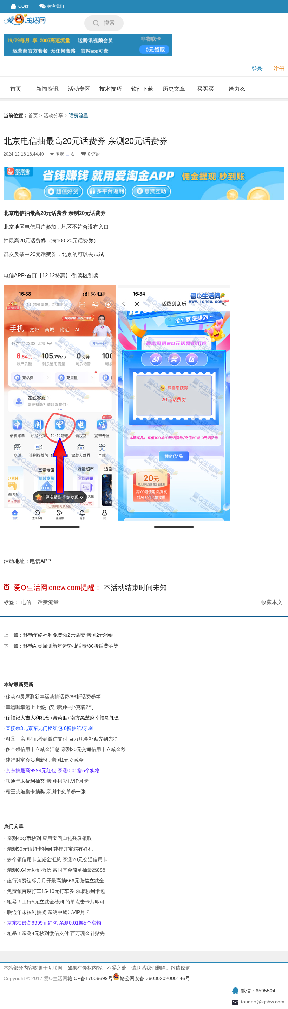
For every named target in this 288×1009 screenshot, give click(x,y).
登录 (257, 69)
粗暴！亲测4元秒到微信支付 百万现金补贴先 (56, 933)
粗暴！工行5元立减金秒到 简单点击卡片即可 (56, 902)
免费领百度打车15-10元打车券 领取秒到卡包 (56, 891)
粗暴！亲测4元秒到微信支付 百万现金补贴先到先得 (62, 739)
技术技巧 (110, 89)
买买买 (205, 89)
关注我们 (55, 6)
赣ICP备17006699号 (90, 978)
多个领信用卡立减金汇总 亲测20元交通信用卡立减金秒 (66, 749)
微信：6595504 (258, 991)
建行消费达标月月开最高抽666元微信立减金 (55, 880)
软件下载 (142, 89)
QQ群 (23, 6)
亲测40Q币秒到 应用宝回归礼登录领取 (49, 838)
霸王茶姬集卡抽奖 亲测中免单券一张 (46, 791)
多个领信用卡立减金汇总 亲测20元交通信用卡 (57, 859)
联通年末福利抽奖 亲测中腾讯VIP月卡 (47, 781)
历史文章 (174, 89)
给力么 (237, 89)
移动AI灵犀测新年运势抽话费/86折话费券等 (70, 646)
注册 (278, 69)
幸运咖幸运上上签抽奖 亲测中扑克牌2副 (49, 707)
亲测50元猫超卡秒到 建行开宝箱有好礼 (50, 849)
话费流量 (79, 115)
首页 (15, 89)
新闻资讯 (47, 89)
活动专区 (79, 89)
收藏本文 (271, 602)
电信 (26, 602)
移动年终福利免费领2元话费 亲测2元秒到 (68, 635)
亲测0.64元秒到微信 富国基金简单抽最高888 (56, 870)
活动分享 (53, 115)
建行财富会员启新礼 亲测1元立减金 (45, 760)
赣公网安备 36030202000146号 (155, 978)
